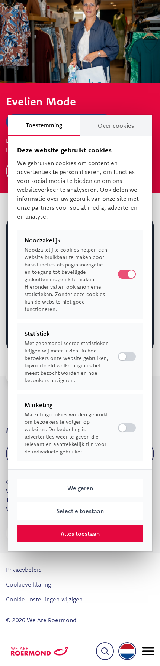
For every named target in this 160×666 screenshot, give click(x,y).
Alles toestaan (80, 533)
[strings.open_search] (105, 651)
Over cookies (116, 125)
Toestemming (44, 125)
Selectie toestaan (80, 511)
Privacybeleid (24, 569)
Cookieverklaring (28, 584)
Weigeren (80, 488)
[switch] (127, 356)
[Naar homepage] (39, 651)
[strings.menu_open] (148, 651)
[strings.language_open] (127, 651)
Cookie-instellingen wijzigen (44, 599)
